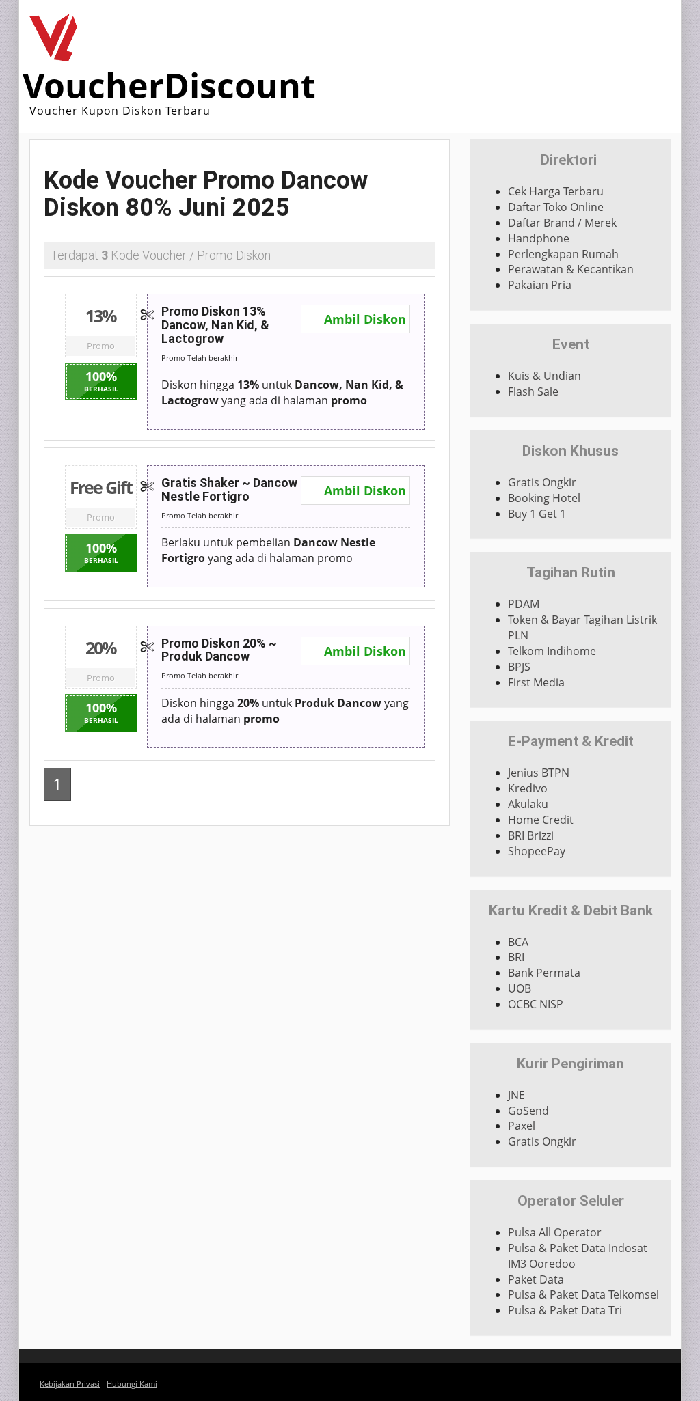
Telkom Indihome (552, 650)
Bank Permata (544, 972)
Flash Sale (533, 391)
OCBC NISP (535, 1004)
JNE (516, 1094)
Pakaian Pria (539, 284)
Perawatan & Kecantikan (571, 269)
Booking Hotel (544, 497)
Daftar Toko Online (556, 206)
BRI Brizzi (531, 835)
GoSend (528, 1110)
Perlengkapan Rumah (563, 254)
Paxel (521, 1125)
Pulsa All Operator (555, 1232)
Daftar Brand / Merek (562, 222)
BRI (516, 957)
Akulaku (528, 804)
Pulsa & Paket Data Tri (565, 1310)
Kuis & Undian (544, 375)
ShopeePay (536, 851)
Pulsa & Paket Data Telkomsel (583, 1294)
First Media (536, 682)
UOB (519, 988)
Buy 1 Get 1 (537, 513)
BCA (518, 941)
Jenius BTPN (538, 772)
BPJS (519, 666)
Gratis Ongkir (542, 482)
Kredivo (528, 788)
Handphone (538, 238)
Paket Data (536, 1279)
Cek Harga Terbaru (556, 191)
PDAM (523, 603)
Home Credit (541, 819)
